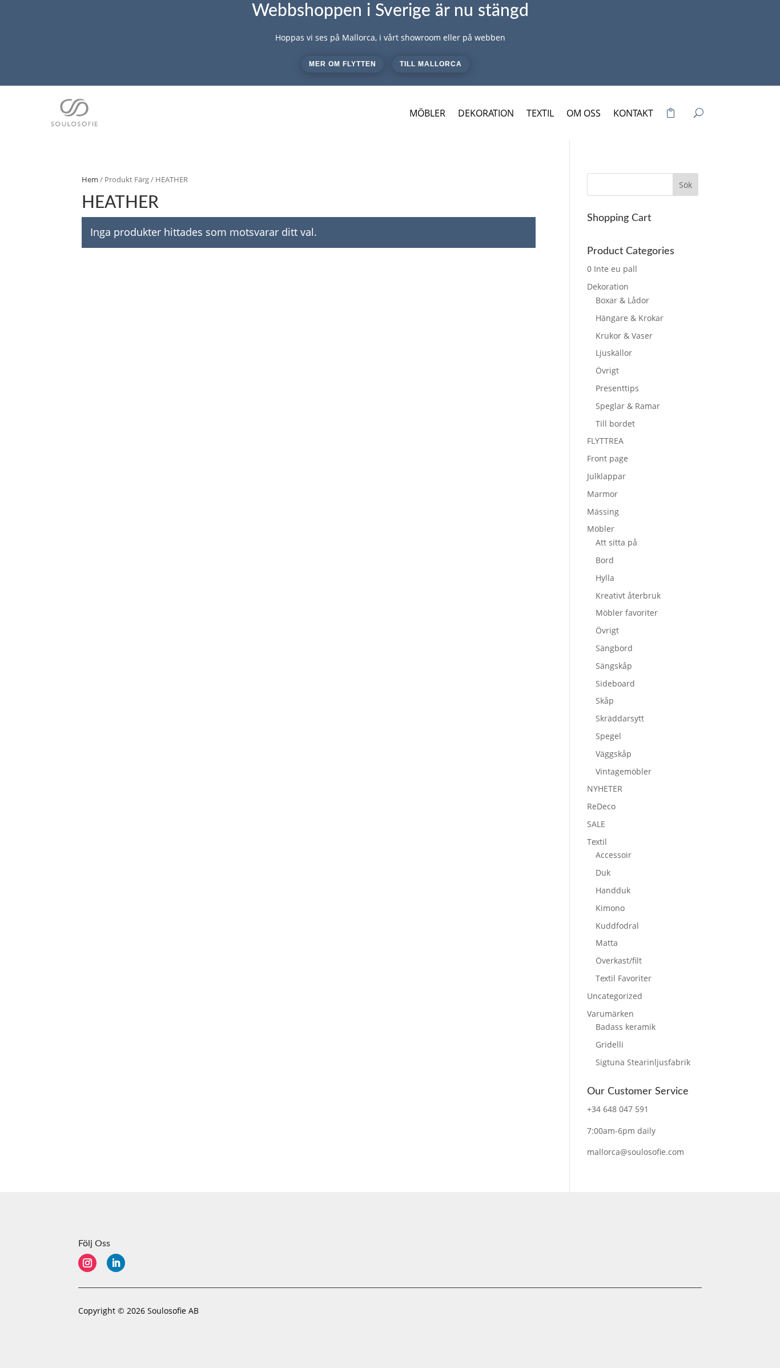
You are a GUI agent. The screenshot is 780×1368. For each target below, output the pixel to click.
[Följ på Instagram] (87, 1263)
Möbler (427, 113)
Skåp (605, 700)
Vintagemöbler (624, 771)
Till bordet (615, 423)
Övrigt (607, 370)
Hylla (605, 577)
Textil (540, 113)
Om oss (583, 113)
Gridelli (610, 1044)
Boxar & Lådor (622, 300)
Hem (90, 179)
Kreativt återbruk (628, 595)
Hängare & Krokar (630, 317)
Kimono (610, 907)
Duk (603, 872)
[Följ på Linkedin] (116, 1263)
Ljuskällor (614, 352)
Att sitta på (616, 542)
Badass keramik (626, 1026)
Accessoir (614, 854)
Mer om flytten (342, 64)
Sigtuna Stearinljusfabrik (643, 1062)
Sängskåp (614, 665)
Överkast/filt (619, 960)
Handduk (613, 890)
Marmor (602, 493)
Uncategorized (614, 995)
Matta (607, 942)
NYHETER (604, 788)
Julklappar (606, 476)
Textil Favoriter (624, 978)
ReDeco (601, 806)
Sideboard (615, 683)
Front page (607, 458)
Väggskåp (614, 753)
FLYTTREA (605, 440)
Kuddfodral (617, 925)
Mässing (603, 511)
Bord (605, 560)
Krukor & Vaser (624, 335)
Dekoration (486, 113)
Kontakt (633, 113)
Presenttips (617, 388)
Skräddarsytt (620, 718)
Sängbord (614, 648)
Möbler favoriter (627, 612)
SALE (596, 824)
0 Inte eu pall (612, 268)
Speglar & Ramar (628, 405)
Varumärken (610, 1013)
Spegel (608, 736)
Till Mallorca (431, 64)
